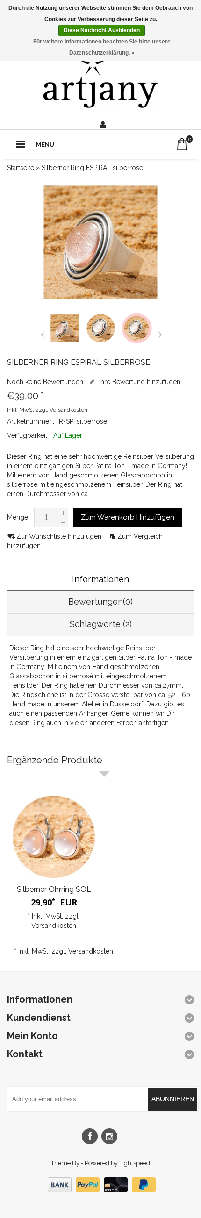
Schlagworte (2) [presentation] (101, 624)
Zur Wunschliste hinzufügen (59, 536)
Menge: (18, 517)
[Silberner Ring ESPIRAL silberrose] (64, 341)
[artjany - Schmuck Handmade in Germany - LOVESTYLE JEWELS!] (100, 79)
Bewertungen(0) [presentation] (100, 601)
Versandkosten (68, 409)
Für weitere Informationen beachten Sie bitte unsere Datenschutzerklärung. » (102, 47)
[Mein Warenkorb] (182, 144)
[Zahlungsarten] (100, 1190)
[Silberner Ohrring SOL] (54, 837)
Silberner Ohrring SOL (54, 889)
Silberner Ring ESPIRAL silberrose (92, 167)
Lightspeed (134, 1163)
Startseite (20, 167)
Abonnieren (172, 1099)
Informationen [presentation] (100, 579)
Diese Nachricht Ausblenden (102, 30)
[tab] (100, 580)
